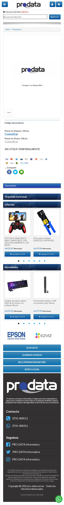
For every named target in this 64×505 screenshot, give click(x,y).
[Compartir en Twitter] (15, 171)
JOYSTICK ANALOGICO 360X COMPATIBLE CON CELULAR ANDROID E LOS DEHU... (17, 241)
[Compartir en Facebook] (9, 171)
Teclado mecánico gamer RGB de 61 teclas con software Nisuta (15, 303)
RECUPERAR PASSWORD (32, 362)
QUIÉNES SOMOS (32, 354)
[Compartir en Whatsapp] (21, 171)
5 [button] (39, 261)
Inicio (7, 29)
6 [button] (44, 261)
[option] (17, 233)
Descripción (10, 185)
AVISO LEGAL (32, 369)
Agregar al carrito (18, 254)
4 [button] (34, 261)
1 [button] (18, 261)
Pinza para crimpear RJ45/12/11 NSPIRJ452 (43, 239)
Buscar (56, 17)
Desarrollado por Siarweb (32, 495)
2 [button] (23, 261)
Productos (16, 29)
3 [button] (29, 261)
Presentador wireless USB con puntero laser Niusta (44, 302)
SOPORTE (32, 347)
